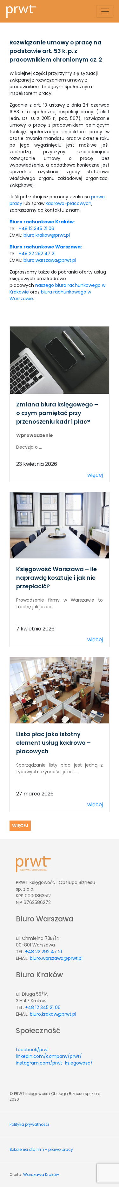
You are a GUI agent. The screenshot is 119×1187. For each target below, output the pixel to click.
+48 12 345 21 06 (36, 228)
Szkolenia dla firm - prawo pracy (41, 1149)
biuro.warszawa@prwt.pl (49, 260)
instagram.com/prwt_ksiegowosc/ (54, 1063)
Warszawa (33, 1174)
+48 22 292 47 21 (37, 253)
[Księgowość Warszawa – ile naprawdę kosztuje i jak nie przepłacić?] (59, 525)
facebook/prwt (32, 1049)
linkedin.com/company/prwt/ (49, 1056)
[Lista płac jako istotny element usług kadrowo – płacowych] (59, 690)
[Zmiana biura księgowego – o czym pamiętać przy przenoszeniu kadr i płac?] (59, 359)
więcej (95, 474)
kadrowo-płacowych (68, 203)
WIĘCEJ (20, 825)
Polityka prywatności (29, 1124)
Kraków (52, 1174)
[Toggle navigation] (105, 11)
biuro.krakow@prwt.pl (46, 235)
